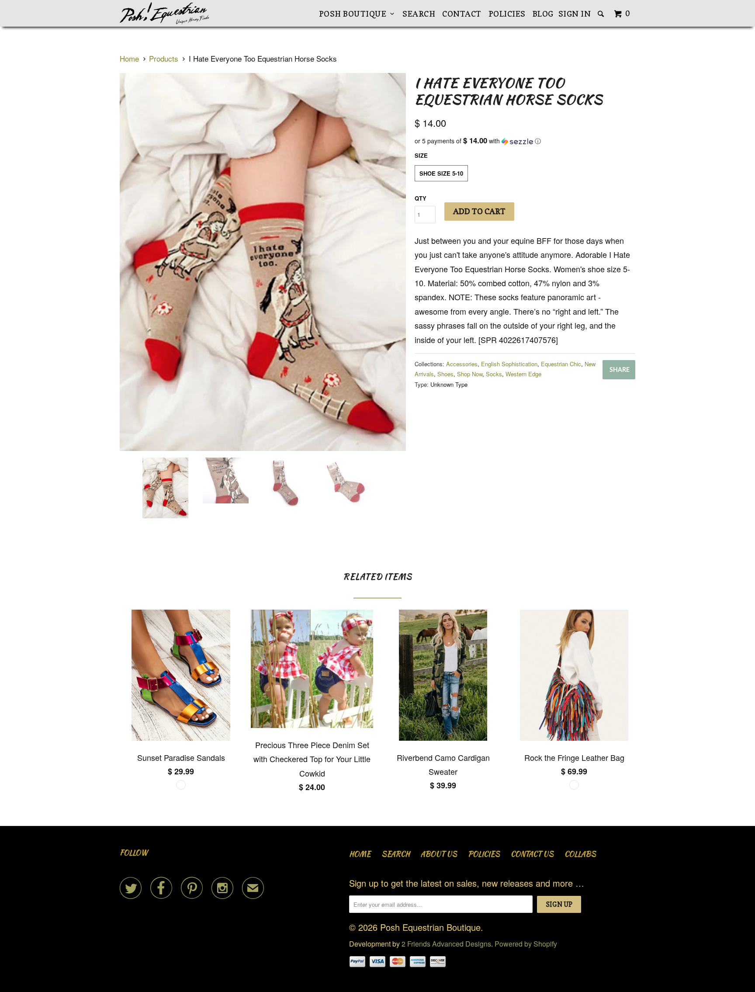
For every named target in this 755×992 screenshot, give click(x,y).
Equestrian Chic (561, 364)
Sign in (574, 13)
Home (360, 854)
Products (163, 58)
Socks (494, 374)
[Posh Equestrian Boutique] (164, 13)
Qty (420, 198)
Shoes (445, 374)
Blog (543, 13)
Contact (461, 13)
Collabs (580, 854)
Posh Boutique (355, 13)
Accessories (462, 364)
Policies (507, 13)
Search (418, 13)
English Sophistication (509, 364)
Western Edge (523, 374)
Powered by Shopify (526, 944)
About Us (439, 854)
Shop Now (469, 374)
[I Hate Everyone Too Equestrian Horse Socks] (263, 262)
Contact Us (532, 854)
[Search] (601, 14)
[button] (525, 141)
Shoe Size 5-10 (441, 173)
